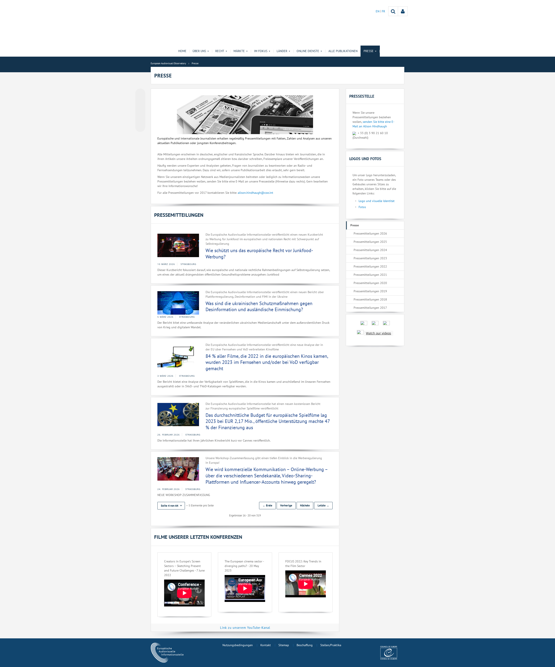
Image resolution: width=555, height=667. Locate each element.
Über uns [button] (199, 51)
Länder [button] (282, 51)
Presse (354, 225)
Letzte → (323, 505)
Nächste (305, 505)
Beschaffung (305, 645)
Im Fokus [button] (260, 51)
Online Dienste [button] (308, 51)
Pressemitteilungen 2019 (370, 291)
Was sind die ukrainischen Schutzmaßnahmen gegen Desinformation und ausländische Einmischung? (259, 306)
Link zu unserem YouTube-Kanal (245, 628)
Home (182, 51)
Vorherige (286, 505)
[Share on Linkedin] (140, 118)
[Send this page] (140, 127)
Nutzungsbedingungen (237, 645)
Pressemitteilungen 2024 (370, 250)
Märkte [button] (239, 51)
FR (383, 11)
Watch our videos (378, 333)
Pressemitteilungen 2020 (370, 283)
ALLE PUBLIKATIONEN (342, 51)
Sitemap (283, 645)
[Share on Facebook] (140, 110)
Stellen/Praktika (330, 645)
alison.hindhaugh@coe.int (255, 193)
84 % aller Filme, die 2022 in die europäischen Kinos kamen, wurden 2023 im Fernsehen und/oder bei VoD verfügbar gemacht (267, 362)
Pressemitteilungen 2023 (370, 258)
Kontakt (265, 645)
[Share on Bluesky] (140, 94)
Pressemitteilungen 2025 (370, 242)
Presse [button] (369, 51)
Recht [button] (219, 51)
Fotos (362, 207)
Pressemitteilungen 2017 (370, 308)
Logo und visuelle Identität (377, 201)
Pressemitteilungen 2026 (370, 233)
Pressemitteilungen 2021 (370, 275)
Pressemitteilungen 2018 (370, 299)
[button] (171, 505)
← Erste (267, 505)
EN (378, 11)
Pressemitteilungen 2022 (370, 266)
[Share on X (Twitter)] (140, 102)
